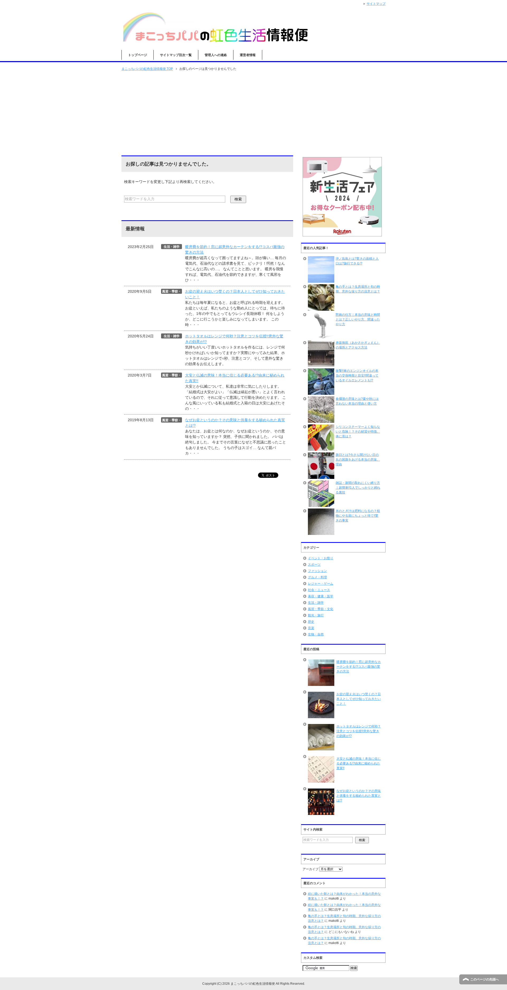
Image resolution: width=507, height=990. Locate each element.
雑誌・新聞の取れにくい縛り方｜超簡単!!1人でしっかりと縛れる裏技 (358, 487)
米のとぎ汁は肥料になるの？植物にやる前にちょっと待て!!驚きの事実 (358, 515)
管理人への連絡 (216, 55)
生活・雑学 (316, 602)
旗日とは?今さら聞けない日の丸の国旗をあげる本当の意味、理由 (358, 459)
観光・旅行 (316, 615)
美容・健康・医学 (320, 596)
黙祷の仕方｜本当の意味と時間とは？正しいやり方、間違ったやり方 (358, 319)
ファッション (317, 571)
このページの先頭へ (484, 979)
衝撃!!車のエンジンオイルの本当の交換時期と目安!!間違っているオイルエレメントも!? (357, 375)
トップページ (137, 55)
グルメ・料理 (317, 577)
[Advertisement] (253, 114)
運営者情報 (248, 55)
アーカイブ (310, 869)
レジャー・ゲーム (320, 583)
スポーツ (314, 564)
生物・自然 (316, 634)
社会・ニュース (319, 590)
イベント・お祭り (320, 558)
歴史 (311, 622)
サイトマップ (376, 4)
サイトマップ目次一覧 (176, 55)
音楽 (311, 628)
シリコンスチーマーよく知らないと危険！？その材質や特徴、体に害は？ (358, 431)
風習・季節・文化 (320, 609)
